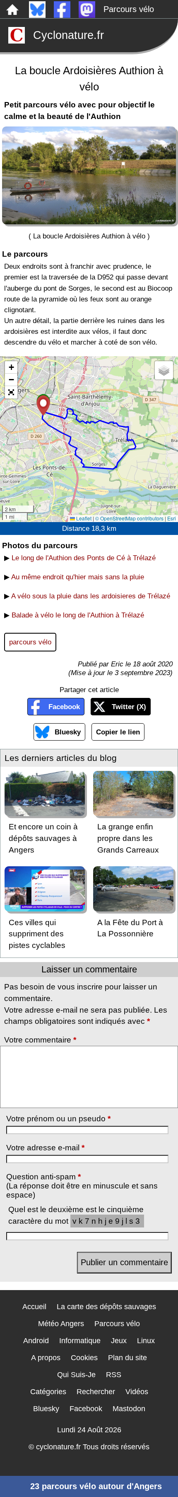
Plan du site (127, 1358)
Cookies (84, 1358)
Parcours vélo (128, 9)
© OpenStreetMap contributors (129, 518)
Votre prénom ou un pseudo (58, 1118)
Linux (146, 1341)
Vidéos (136, 1392)
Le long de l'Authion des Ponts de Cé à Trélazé (84, 558)
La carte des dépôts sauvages (106, 1307)
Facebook (64, 706)
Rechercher (96, 1392)
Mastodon (129, 1409)
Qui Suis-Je (76, 1375)
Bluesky (68, 732)
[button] (43, 405)
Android (36, 1341)
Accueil (34, 1307)
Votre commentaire (40, 1039)
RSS (113, 1375)
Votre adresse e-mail (45, 1147)
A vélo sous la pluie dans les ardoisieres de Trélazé (90, 596)
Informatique (80, 1341)
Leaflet (83, 518)
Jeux (119, 1341)
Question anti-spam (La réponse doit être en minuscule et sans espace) (82, 1185)
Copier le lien (118, 732)
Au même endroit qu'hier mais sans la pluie (77, 577)
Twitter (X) (129, 706)
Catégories (48, 1392)
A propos (45, 1358)
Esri (171, 518)
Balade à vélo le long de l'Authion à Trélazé (78, 615)
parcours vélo (30, 642)
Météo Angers (61, 1324)
